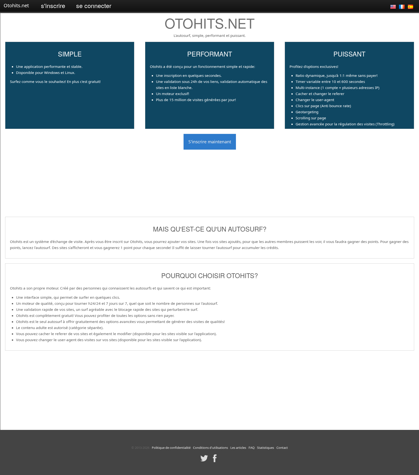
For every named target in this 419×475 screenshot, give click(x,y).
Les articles (238, 447)
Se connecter (93, 5)
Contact (282, 447)
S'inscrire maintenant (209, 142)
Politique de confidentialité (171, 447)
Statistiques (265, 447)
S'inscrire (53, 5)
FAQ (252, 447)
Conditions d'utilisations (210, 447)
